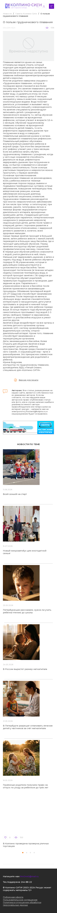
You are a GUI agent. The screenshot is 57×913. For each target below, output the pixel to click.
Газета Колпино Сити (26, 13)
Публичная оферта (13, 897)
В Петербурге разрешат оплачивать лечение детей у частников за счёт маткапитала (28, 727)
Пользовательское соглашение (20, 900)
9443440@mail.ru (29, 876)
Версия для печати (28, 380)
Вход (43, 6)
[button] (22, 852)
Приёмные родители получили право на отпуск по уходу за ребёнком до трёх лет (25, 786)
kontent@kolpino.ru (36, 411)
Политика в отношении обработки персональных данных (22, 903)
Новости (7, 13)
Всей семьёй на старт (15, 494)
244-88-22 (26, 882)
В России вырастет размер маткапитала (25, 669)
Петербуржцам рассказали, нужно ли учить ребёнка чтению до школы (27, 611)
